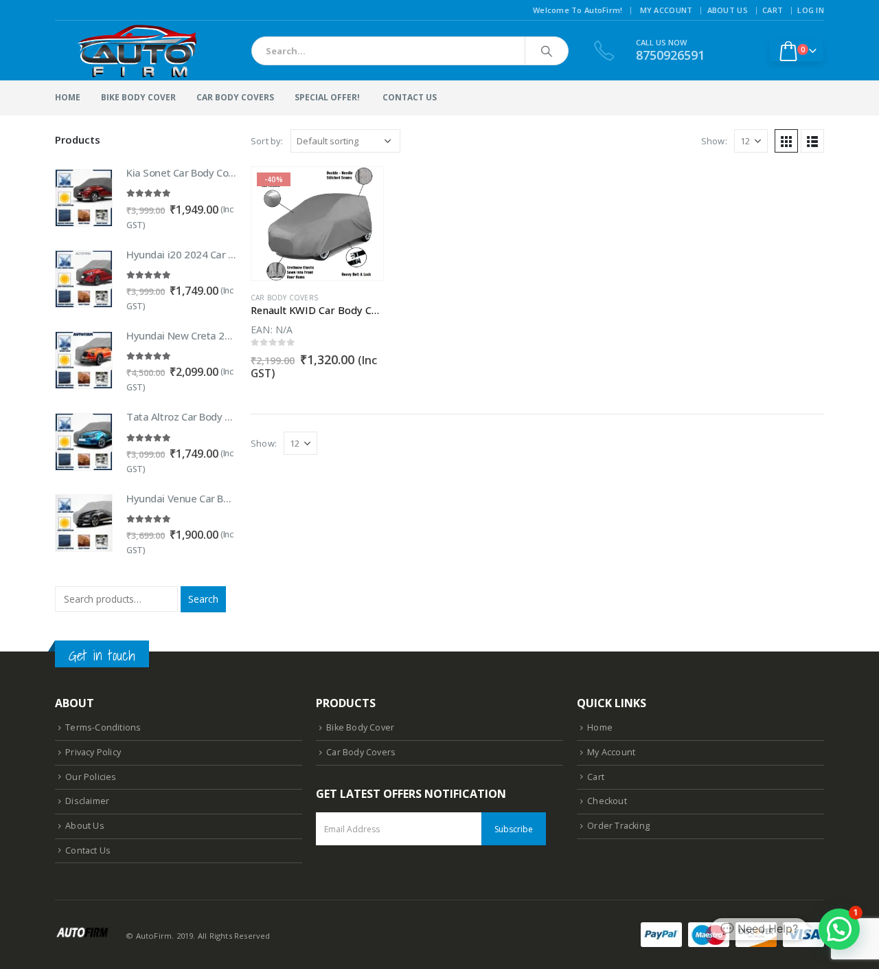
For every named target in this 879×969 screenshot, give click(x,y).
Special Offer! (327, 97)
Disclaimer (87, 801)
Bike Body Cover (138, 97)
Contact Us (88, 850)
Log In (810, 10)
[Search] (546, 51)
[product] (84, 198)
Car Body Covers (235, 97)
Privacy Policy (93, 752)
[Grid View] (786, 141)
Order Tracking (618, 826)
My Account (666, 10)
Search (203, 598)
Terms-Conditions (103, 727)
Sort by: (267, 141)
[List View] (812, 141)
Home (67, 97)
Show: (714, 141)
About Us (727, 10)
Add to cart (360, 189)
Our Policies (90, 777)
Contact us (410, 97)
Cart (772, 10)
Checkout (607, 801)
